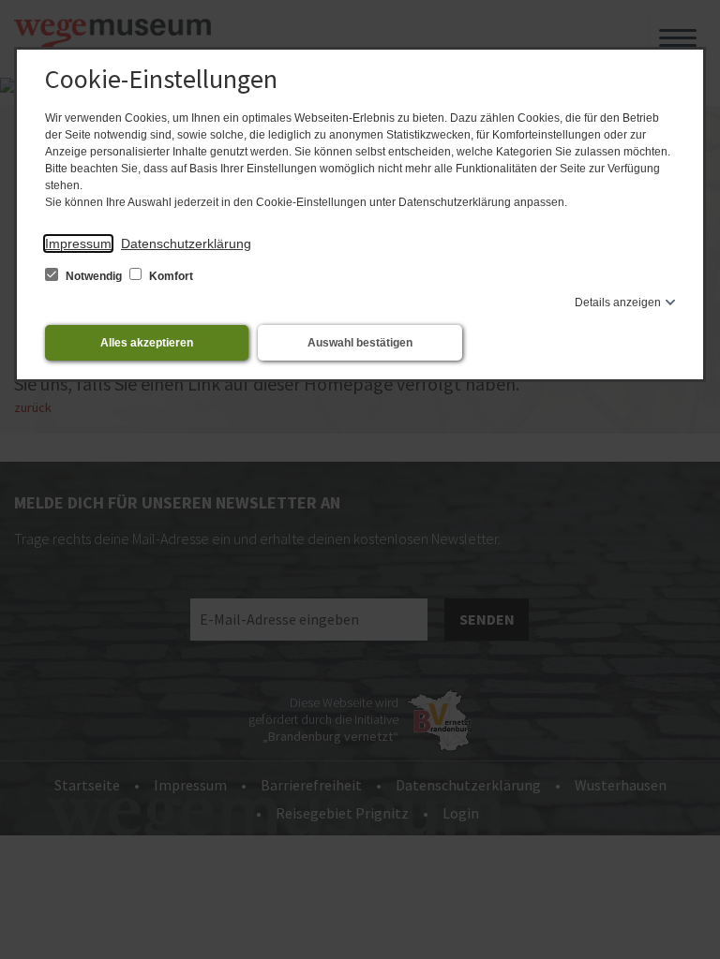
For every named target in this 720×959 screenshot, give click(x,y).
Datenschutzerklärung (186, 243)
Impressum (78, 243)
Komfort (169, 276)
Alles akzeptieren (146, 342)
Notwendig (94, 276)
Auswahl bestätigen (360, 342)
